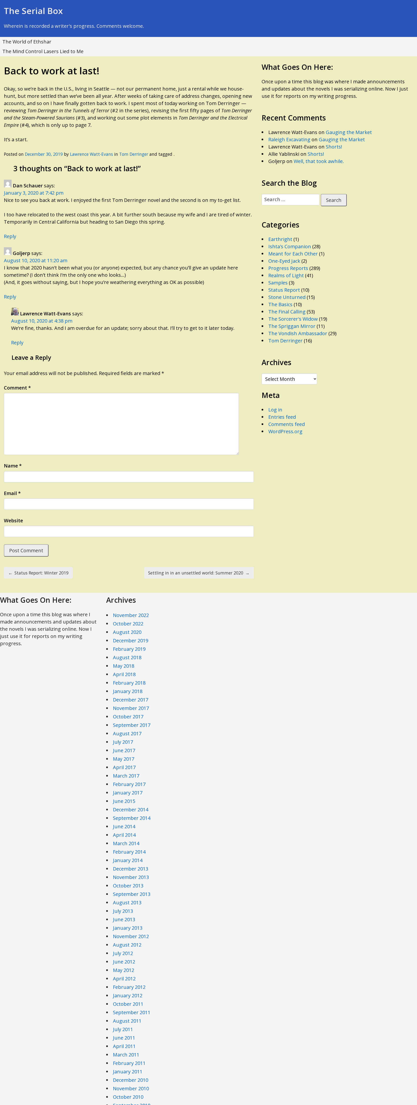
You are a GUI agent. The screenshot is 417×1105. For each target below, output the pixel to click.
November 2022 (131, 615)
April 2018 (124, 674)
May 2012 (123, 970)
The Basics (280, 304)
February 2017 (129, 784)
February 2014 (129, 852)
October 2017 (128, 716)
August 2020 (127, 632)
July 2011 (123, 1029)
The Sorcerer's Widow (293, 319)
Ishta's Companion (289, 246)
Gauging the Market (349, 132)
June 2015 (124, 801)
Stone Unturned (287, 297)
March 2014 (126, 843)
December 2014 (130, 809)
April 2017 (124, 767)
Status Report (284, 290)
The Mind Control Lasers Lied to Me (42, 51)
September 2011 (131, 1012)
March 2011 (126, 1054)
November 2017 (131, 708)
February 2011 (129, 1063)
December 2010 (130, 1080)
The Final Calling (287, 311)
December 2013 (130, 868)
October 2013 (128, 885)
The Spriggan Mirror (291, 326)
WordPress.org (285, 431)
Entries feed (282, 417)
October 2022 (128, 623)
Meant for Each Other (293, 253)
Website (13, 520)
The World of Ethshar (26, 41)
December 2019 (130, 640)
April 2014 (124, 835)
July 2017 (123, 742)
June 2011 (124, 1037)
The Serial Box (33, 10)
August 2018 (127, 657)
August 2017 (127, 733)
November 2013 (131, 877)
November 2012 (131, 936)
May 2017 (123, 759)
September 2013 (131, 894)
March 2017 (126, 775)
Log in (275, 409)
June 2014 (124, 826)
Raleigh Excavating (289, 139)
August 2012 (127, 945)
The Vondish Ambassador (297, 333)
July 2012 (123, 953)
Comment (17, 387)
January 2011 (127, 1071)
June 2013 (124, 919)
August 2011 (127, 1021)
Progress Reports (288, 268)
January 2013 (127, 928)
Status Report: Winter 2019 (38, 573)
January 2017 (127, 792)
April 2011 (124, 1046)
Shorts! (334, 146)
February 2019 (129, 649)
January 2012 (127, 995)
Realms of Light (286, 275)
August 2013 (127, 902)
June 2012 (124, 961)
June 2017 (124, 750)
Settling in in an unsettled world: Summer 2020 (199, 573)
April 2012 (124, 978)
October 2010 (128, 1097)
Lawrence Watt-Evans (91, 154)
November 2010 (131, 1088)
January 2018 (127, 691)
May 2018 (123, 666)
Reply (10, 236)
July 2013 (123, 911)
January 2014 (127, 860)
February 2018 (129, 683)
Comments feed (286, 424)
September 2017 (131, 725)
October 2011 (128, 1004)
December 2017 (130, 699)
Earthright (280, 239)
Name (13, 465)
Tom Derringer (133, 154)
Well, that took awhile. (319, 161)
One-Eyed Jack (284, 261)
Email (12, 493)
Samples (278, 282)
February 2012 (129, 987)
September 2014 (131, 818)
